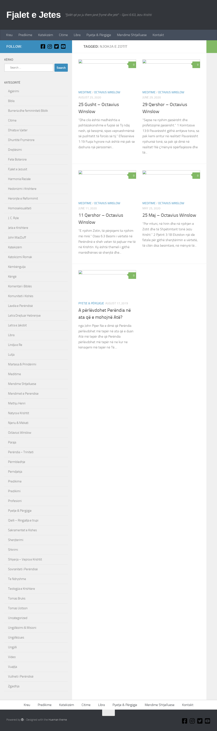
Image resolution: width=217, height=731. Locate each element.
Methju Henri (16, 403)
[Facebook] (42, 46)
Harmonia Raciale (19, 179)
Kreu (9, 35)
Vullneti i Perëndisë (20, 676)
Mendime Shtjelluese (132, 35)
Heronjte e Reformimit (23, 198)
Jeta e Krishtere (18, 228)
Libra (77, 35)
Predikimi (14, 491)
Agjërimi (13, 91)
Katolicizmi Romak (20, 257)
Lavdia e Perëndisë (20, 306)
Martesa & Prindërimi (22, 364)
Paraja (12, 442)
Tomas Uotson (18, 608)
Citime (63, 35)
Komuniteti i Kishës (20, 296)
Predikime (25, 35)
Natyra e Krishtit (18, 413)
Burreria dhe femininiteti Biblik (28, 111)
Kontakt (158, 35)
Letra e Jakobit (17, 325)
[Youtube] (63, 46)
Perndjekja (15, 472)
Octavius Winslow (107, 92)
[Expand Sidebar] (211, 46)
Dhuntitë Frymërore (21, 140)
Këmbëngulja (16, 267)
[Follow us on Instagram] (49, 46)
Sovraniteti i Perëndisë (23, 569)
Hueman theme (58, 719)
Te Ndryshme (17, 579)
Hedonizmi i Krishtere (22, 189)
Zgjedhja (13, 686)
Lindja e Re (15, 345)
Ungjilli (12, 647)
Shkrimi (13, 550)
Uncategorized (17, 618)
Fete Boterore (17, 159)
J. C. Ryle (13, 218)
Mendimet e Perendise (23, 394)
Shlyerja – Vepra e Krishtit (25, 559)
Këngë (12, 276)
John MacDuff (17, 237)
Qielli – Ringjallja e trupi (23, 520)
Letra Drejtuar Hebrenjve (24, 315)
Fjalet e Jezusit (17, 169)
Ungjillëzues (16, 637)
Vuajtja (12, 667)
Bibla (11, 101)
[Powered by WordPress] (22, 719)
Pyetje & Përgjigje (98, 35)
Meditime (85, 92)
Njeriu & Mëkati (18, 423)
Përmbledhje (16, 462)
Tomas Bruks (16, 598)
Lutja (11, 354)
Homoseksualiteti (19, 208)
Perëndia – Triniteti (20, 452)
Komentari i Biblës (20, 286)
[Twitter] (56, 46)
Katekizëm (45, 35)
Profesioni (15, 501)
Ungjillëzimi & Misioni (22, 628)
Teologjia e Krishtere (21, 589)
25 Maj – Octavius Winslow (169, 215)
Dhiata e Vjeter (18, 130)
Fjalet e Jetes (33, 15)
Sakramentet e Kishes (22, 530)
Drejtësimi (15, 150)
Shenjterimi (15, 540)
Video (12, 657)
